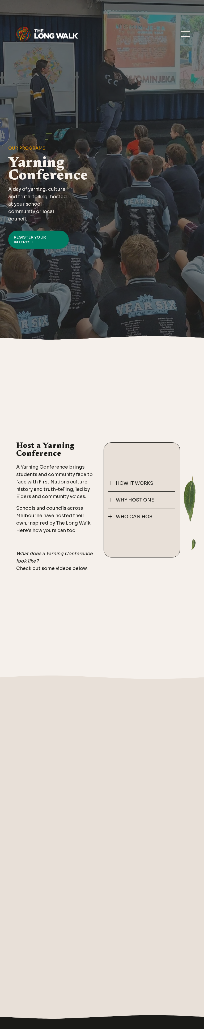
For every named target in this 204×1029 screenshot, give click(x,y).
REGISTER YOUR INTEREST (30, 239)
